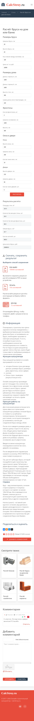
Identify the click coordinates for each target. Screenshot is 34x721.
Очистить (22, 679)
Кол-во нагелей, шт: (9, 236)
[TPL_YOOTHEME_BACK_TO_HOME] (13, 4)
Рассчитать (17, 194)
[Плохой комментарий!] (24, 617)
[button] (32, 4)
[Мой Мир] (9, 529)
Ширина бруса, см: (9, 41)
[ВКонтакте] (4, 529)
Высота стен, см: (8, 92)
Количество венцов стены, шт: (13, 213)
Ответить (26, 624)
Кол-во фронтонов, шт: (10, 112)
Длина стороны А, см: (10, 77)
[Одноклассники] (6, 529)
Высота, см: (6, 127)
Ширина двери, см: (9, 179)
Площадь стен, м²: (9, 205)
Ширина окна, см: (8, 152)
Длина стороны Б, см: (10, 84)
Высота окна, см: (8, 144)
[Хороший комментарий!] (23, 617)
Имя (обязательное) (22, 639)
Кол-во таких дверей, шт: (11, 187)
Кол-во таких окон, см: (10, 159)
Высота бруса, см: (8, 49)
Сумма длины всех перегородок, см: (14, 100)
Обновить (8, 671)
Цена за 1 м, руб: (8, 64)
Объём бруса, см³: (9, 229)
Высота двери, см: (9, 171)
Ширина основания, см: (10, 120)
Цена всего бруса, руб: (10, 244)
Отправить (9, 679)
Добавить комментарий (18, 539)
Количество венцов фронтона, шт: (14, 221)
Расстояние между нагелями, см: (13, 57)
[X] (12, 529)
